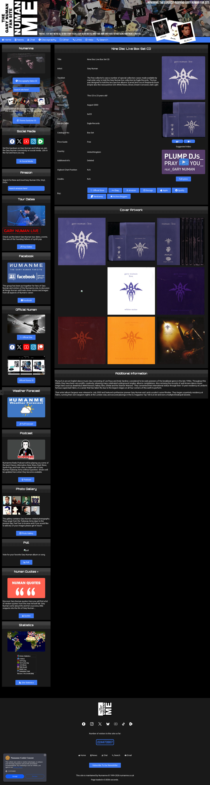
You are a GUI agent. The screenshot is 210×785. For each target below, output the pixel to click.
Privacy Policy (17, 767)
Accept (14, 776)
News (19, 39)
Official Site (26, 337)
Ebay (116, 190)
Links (77, 39)
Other (64, 39)
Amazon (132, 190)
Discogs (149, 190)
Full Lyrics (183, 179)
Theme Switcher (25, 120)
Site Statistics (26, 682)
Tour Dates (27, 247)
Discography (47, 39)
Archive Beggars (118, 196)
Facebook (27, 300)
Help (89, 39)
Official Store (97, 190)
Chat (31, 39)
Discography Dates (25, 81)
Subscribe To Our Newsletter (105, 765)
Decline (34, 776)
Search (102, 39)
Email (128, 755)
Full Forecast (27, 424)
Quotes (26, 616)
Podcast (27, 480)
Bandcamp (97, 196)
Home (6, 39)
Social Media (27, 161)
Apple (164, 190)
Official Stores (25, 380)
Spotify (179, 190)
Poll (27, 562)
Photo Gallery (27, 533)
